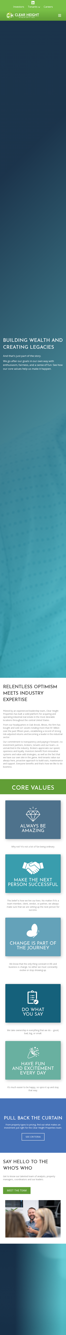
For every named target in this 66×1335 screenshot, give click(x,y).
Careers (48, 6)
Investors (18, 6)
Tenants (32, 6)
